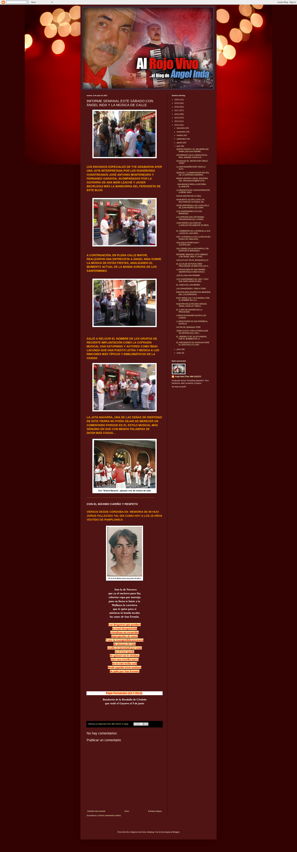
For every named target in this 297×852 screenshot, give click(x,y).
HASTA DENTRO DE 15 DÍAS (188, 196)
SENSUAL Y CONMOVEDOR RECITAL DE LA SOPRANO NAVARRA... (192, 174)
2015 (176, 118)
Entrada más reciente (96, 811)
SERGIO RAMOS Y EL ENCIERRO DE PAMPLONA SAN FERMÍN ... (192, 150)
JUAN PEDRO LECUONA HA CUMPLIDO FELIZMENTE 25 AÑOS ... (192, 225)
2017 (176, 110)
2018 (176, 107)
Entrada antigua (155, 811)
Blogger (176, 832)
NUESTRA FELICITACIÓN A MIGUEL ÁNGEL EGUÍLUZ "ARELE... (191, 305)
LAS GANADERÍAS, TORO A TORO (191, 289)
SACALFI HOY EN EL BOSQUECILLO (192, 260)
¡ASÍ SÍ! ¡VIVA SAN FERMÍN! (188, 275)
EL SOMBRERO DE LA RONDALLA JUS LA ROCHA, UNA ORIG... (193, 232)
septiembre (182, 139)
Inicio (127, 811)
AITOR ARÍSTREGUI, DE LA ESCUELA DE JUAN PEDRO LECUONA (192, 206)
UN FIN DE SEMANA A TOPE (188, 327)
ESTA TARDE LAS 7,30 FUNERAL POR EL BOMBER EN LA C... (192, 299)
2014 (176, 121)
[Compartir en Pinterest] (146, 724)
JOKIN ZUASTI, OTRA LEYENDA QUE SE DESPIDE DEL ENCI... (192, 332)
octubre (180, 135)
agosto (180, 143)
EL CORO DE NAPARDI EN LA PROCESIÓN (189, 311)
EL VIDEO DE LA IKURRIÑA (188, 285)
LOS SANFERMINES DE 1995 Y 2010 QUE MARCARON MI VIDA (192, 280)
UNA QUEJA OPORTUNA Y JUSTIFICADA (187, 244)
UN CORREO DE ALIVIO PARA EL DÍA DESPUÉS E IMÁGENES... (192, 250)
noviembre (181, 132)
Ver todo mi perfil (179, 387)
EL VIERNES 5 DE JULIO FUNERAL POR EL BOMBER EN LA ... (191, 338)
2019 (176, 103)
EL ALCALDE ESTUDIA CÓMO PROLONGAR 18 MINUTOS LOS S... (192, 265)
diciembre (181, 128)
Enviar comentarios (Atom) (110, 815)
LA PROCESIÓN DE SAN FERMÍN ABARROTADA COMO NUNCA (190, 271)
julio (179, 146)
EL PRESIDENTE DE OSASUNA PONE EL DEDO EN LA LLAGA (192, 343)
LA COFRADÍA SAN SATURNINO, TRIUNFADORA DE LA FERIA (190, 218)
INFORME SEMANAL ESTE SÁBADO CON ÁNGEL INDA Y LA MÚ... (192, 255)
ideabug (150, 832)
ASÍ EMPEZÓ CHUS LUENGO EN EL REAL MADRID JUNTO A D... (192, 156)
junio (179, 349)
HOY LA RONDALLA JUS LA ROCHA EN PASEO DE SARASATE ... (193, 238)
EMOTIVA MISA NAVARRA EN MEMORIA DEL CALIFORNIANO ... (193, 293)
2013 (176, 125)
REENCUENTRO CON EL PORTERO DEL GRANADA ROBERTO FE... (192, 179)
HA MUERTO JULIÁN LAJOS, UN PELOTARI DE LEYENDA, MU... (190, 201)
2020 (176, 100)
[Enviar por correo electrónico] (135, 724)
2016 (176, 114)
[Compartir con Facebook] (143, 724)
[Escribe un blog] (138, 724)
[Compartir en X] (140, 724)
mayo (179, 353)
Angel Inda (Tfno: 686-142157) (188, 376)
